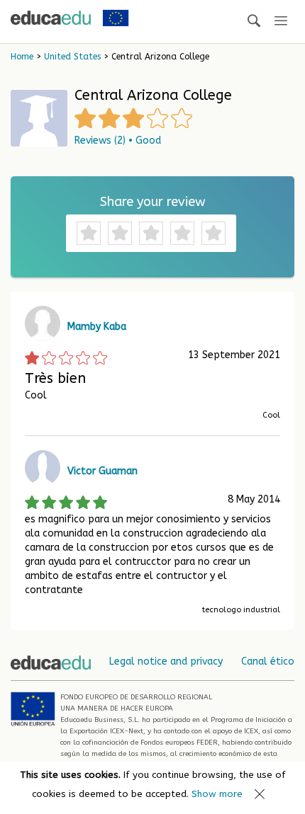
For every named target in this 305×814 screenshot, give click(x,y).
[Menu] (280, 22)
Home (22, 57)
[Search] (253, 22)
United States (72, 57)
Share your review (153, 202)
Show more (217, 794)
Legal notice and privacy (166, 661)
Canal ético (267, 661)
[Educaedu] (50, 17)
